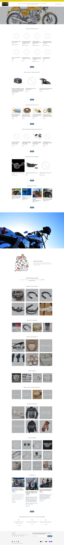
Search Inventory (14, 534)
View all (32, 99)
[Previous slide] (28, 23)
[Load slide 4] (32, 247)
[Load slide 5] (32, 23)
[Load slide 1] (30, 247)
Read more (41, 500)
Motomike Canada (16, 543)
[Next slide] (34, 23)
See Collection (32, 17)
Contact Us (26, 534)
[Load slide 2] (30, 23)
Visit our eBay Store (21, 534)
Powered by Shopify (20, 543)
